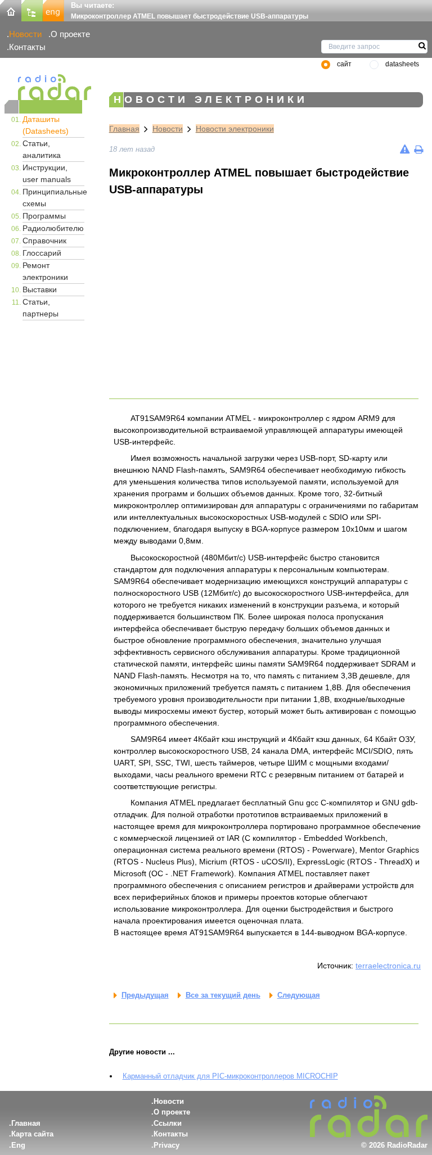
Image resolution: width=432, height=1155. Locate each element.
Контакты (27, 47)
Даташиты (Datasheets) (45, 125)
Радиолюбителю (53, 228)
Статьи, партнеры (40, 307)
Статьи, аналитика (41, 149)
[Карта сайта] (32, 10)
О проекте (70, 34)
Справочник (44, 240)
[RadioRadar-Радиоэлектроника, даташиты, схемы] (10, 10)
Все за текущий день (223, 995)
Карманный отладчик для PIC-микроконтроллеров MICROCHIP (230, 1076)
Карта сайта (32, 1134)
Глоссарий (41, 252)
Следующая (298, 995)
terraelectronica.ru (388, 965)
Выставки (39, 289)
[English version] (53, 10)
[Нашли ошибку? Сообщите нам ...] (405, 149)
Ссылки (168, 1123)
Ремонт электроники (45, 271)
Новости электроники (235, 128)
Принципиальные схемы (53, 197)
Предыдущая (145, 995)
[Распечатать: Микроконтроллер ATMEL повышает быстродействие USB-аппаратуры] (418, 149)
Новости (25, 34)
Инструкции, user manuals (46, 173)
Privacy (166, 1145)
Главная (124, 128)
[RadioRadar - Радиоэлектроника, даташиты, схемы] (43, 87)
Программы (44, 215)
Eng (18, 1145)
